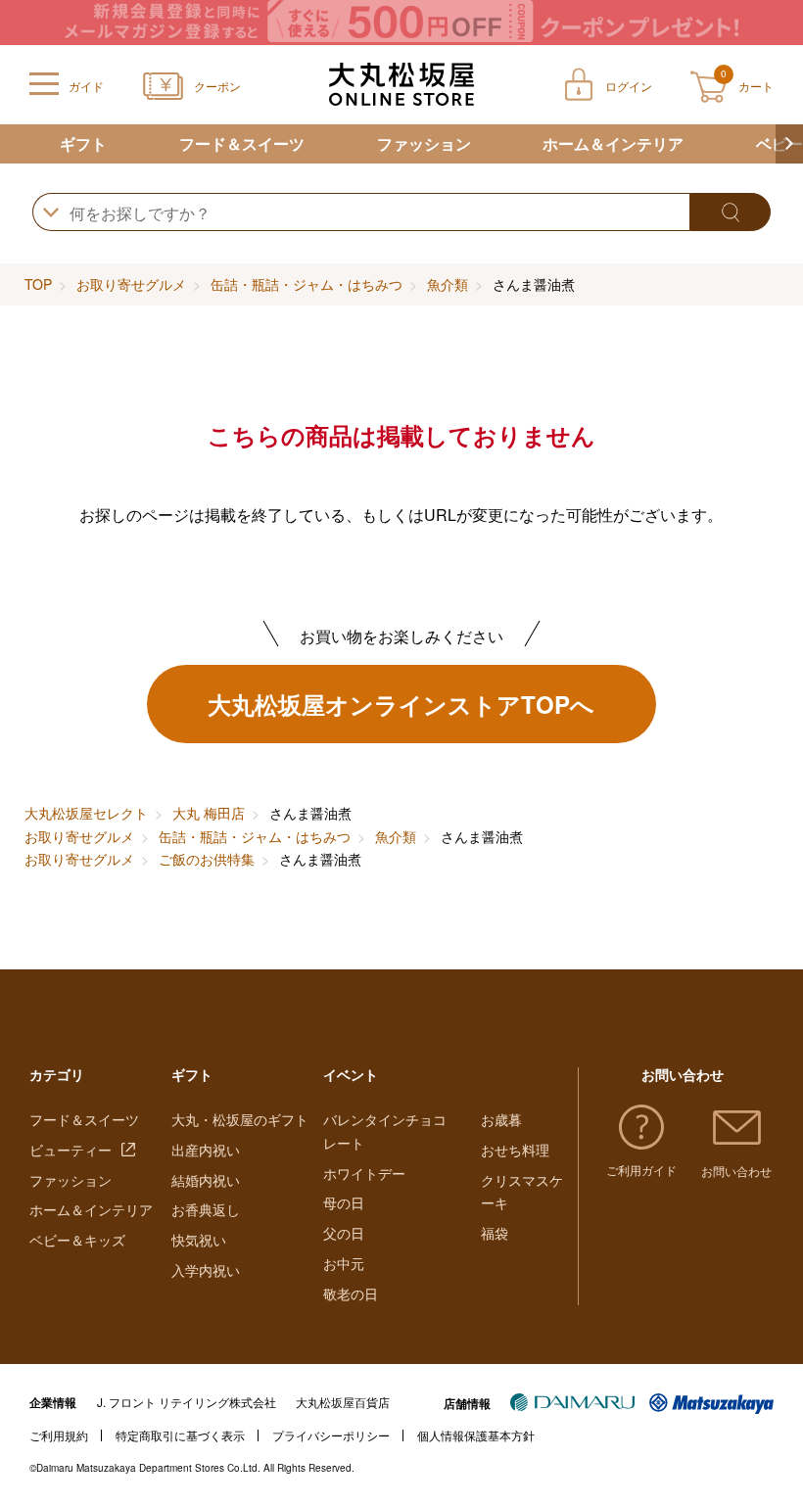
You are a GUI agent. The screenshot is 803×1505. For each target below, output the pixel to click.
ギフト (83, 143)
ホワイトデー (364, 1173)
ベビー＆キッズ (77, 1239)
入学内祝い (205, 1270)
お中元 (343, 1263)
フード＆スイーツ (242, 143)
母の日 (343, 1202)
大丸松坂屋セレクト (86, 813)
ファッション (424, 143)
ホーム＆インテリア (613, 143)
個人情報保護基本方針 (476, 1435)
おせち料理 (515, 1149)
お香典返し (205, 1209)
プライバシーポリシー (331, 1435)
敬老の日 (350, 1293)
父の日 (343, 1233)
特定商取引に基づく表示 (180, 1435)
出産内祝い (205, 1149)
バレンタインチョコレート (385, 1130)
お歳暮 (501, 1119)
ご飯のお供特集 (207, 859)
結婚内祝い (205, 1180)
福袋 (494, 1233)
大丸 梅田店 (208, 813)
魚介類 (447, 284)
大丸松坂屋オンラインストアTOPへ (401, 704)
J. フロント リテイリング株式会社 (186, 1401)
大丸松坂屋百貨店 (343, 1401)
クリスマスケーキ (522, 1191)
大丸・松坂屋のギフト (239, 1119)
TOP (38, 284)
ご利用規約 (58, 1435)
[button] (789, 144)
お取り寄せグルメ (131, 284)
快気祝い (198, 1239)
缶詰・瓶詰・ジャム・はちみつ (306, 284)
